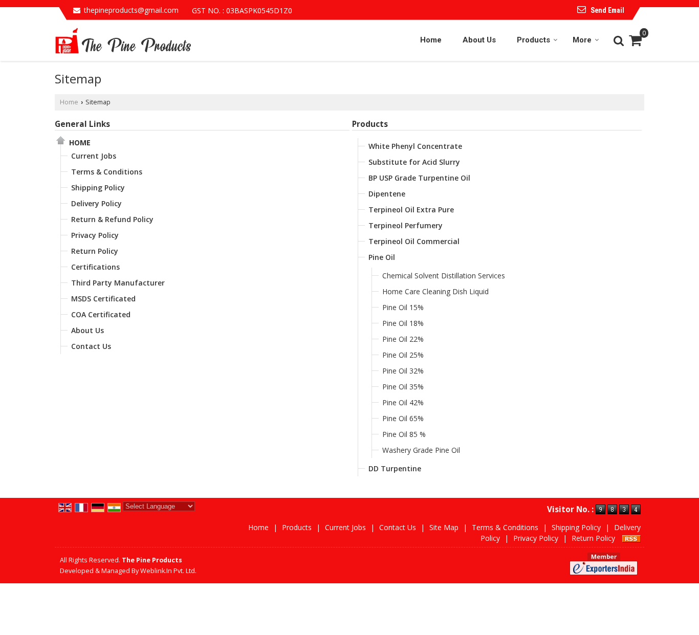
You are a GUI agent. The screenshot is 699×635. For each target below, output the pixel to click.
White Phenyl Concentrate (415, 146)
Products (533, 40)
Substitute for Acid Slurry (414, 162)
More (582, 40)
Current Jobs (93, 156)
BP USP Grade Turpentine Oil (419, 178)
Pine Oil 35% (403, 386)
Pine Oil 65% (403, 418)
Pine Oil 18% (403, 323)
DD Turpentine (394, 468)
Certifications (95, 267)
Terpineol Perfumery (405, 225)
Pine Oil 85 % (404, 434)
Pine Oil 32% (403, 371)
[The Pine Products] (124, 40)
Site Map (443, 527)
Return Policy (94, 251)
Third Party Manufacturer (118, 283)
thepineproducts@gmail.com (131, 10)
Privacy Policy (95, 235)
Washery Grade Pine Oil (421, 450)
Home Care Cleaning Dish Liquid (435, 291)
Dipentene (386, 194)
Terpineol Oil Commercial (414, 241)
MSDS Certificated (103, 298)
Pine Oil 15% (403, 307)
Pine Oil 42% (403, 402)
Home (431, 40)
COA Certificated (100, 314)
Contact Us (91, 346)
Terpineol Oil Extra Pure (411, 209)
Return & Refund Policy (112, 219)
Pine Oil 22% (403, 339)
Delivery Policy (96, 203)
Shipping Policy (98, 187)
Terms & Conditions (106, 172)
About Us (479, 40)
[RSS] (631, 538)
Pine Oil (381, 257)
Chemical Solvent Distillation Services (443, 275)
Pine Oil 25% (403, 355)
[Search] (617, 39)
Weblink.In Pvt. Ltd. (168, 570)
